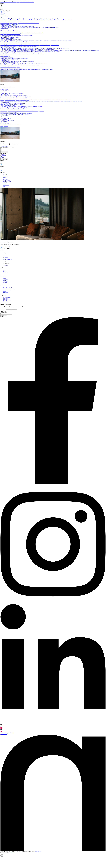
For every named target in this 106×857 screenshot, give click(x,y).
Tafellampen (12, 105)
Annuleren (5, 280)
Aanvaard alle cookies (5, 852)
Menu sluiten (5, 159)
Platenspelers (36, 19)
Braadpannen (10, 98)
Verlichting (2, 54)
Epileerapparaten (7, 64)
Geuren (1, 104)
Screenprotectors (31, 61)
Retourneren (5, 281)
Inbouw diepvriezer (44, 48)
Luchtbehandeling (16, 43)
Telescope (7, 38)
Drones (19, 52)
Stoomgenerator (24, 42)
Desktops (23, 27)
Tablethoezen (10, 57)
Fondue (16, 46)
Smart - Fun (2, 52)
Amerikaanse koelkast (20, 48)
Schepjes (37, 111)
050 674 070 (5, 265)
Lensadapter (14, 39)
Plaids (8, 102)
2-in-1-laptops (6, 23)
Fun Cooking (3, 46)
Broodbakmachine (11, 51)
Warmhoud (92, 50)
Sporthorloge (28, 52)
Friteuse (5, 47)
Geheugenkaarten (21, 33)
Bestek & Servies (7, 97)
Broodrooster (17, 51)
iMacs (57, 27)
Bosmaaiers (21, 109)
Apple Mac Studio (18, 27)
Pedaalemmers (43, 101)
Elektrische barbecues (12, 106)
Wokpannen (67, 98)
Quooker (2, 119)
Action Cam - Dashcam (10, 37)
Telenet (22, 2)
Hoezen (8, 107)
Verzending (5, 282)
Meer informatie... (37, 851)
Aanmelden (2, 154)
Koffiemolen (25, 49)
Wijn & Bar (25, 97)
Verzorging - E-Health (54, 18)
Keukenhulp (2, 45)
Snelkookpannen (27, 98)
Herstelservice (29, 2)
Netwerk (2, 26)
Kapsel (1, 67)
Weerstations (40, 53)
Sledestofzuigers (19, 40)
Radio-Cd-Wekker (4, 22)
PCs (1, 27)
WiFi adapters (24, 26)
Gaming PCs (28, 27)
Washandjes (18, 100)
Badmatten (22, 100)
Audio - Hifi (2, 19)
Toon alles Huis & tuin (5, 90)
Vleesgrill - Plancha (22, 46)
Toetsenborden (19, 31)
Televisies (6, 63)
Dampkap (10, 50)
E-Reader (5, 60)
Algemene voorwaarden (5, 732)
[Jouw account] (1, 150)
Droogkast (15, 41)
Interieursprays (16, 104)
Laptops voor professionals (21, 23)
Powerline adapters (15, 26)
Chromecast (12, 34)
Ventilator (11, 43)
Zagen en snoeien (3, 114)
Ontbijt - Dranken (3, 51)
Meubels (2, 103)
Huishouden (20, 18)
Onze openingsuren (4, 89)
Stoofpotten (59, 98)
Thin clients (44, 27)
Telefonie (2, 59)
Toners (18, 30)
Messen (11, 95)
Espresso (14, 49)
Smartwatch (23, 52)
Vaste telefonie (15, 59)
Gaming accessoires (4, 28)
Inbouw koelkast (28, 48)
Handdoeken (7, 100)
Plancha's (41, 106)
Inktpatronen (10, 30)
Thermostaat (35, 53)
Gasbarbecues (5, 106)
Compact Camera (8, 35)
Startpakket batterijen (9, 113)
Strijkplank (13, 42)
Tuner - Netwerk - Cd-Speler (52, 19)
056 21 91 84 (5, 257)
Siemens (2, 120)
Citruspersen (22, 51)
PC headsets (14, 25)
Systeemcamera (29, 35)
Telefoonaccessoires (4, 61)
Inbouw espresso (19, 49)
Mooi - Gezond (3, 69)
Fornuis (22, 50)
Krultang (15, 67)
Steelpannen (33, 98)
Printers (14, 30)
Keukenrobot (31, 45)
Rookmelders (30, 53)
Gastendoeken (12, 100)
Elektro (4, 270)
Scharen (20, 95)
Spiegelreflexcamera (22, 35)
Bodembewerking (3, 111)
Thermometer (37, 69)
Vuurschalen (15, 108)
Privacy (11, 732)
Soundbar (41, 19)
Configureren (12, 852)
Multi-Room (31, 19)
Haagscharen (15, 114)
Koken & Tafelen (3, 93)
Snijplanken (24, 95)
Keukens (4, 271)
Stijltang (18, 67)
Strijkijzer (9, 42)
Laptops (2, 23)
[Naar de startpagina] (5, 11)
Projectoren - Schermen (12, 63)
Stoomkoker (56, 45)
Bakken (1, 94)
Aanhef (2, 310)
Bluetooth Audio (13, 19)
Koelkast (14, 48)
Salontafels (11, 103)
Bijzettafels (6, 103)
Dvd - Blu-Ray (3, 62)
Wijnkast (60, 48)
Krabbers (22, 111)
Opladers (21, 61)
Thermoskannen (20, 97)
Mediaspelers (3, 34)
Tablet (1, 60)
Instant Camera (15, 35)
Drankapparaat (28, 51)
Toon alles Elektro (4, 15)
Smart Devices (33, 18)
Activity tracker (8, 52)
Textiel (1, 102)
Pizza (27, 46)
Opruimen (2, 112)
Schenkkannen (13, 97)
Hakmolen (27, 45)
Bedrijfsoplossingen (17, 2)
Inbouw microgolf (27, 50)
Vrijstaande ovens (86, 50)
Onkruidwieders (17, 111)
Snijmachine (51, 45)
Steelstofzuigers (25, 40)
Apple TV (8, 34)
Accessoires (7, 19)
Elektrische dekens (30, 43)
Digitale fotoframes (15, 53)
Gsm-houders (16, 61)
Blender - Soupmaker (14, 45)
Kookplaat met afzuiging (53, 50)
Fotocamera (2, 35)
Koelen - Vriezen (3, 48)
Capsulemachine (9, 49)
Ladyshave (18, 64)
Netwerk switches (7, 26)
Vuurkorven (10, 108)
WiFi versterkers (31, 26)
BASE (25, 2)
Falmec (1, 126)
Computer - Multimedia (7, 18)
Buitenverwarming (4, 108)
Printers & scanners (4, 30)
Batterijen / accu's (23, 113)
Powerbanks (25, 61)
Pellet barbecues (28, 106)
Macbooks (29, 23)
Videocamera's (3, 37)
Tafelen (1, 97)
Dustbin (16, 96)
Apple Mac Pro (11, 27)
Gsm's (5, 59)
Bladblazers (7, 112)
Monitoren (2, 24)
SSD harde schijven (35, 33)
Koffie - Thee (3, 49)
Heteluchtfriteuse (10, 47)
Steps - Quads (33, 52)
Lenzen (1, 39)
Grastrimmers (11, 109)
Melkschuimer (46, 49)
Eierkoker (33, 51)
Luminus (4, 291)
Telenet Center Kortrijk (7, 287)
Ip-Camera (26, 53)
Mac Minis (33, 27)
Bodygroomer (12, 65)
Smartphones (9, 59)
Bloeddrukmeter (10, 69)
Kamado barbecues (35, 106)
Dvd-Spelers (15, 62)
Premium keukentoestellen (5, 118)
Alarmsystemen (9, 53)
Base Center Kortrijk (7, 290)
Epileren (2, 64)
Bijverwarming (23, 43)
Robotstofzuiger (12, 40)
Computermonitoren (15, 24)
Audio (1, 18)
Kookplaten (12, 120)
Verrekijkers (2, 38)
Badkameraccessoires (4, 101)
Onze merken (3, 2)
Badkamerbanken (12, 101)
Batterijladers (29, 113)
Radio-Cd (16, 22)
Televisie (47, 18)
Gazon (1, 109)
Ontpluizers (30, 42)
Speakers (44, 19)
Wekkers (20, 22)
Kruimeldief (37, 40)
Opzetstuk (15, 68)
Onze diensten (5, 298)
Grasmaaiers (5, 109)
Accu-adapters (16, 113)
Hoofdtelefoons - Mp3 (4, 20)
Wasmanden (32, 101)
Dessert (30, 46)
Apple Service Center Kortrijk (9, 288)
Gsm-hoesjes (10, 61)
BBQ (1, 106)
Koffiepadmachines (32, 49)
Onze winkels (5, 301)
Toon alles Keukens (4, 115)
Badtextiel (2, 100)
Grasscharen (16, 109)
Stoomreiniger (64, 40)
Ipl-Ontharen (13, 64)
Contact (4, 278)
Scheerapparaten (27, 65)
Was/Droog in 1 (20, 41)
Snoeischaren (26, 114)
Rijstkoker (47, 45)
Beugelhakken (27, 111)
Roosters (18, 107)
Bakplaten (6, 94)
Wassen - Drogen (3, 41)
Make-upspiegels (69, 101)
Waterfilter (48, 51)
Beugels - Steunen (28, 63)
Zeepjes (21, 104)
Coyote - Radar (5, 56)
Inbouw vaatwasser (13, 124)
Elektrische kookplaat (16, 50)
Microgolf (60, 50)
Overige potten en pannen (52, 98)
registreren (4, 155)
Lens (5, 39)
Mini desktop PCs (38, 27)
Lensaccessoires (9, 39)
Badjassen (27, 100)
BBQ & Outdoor (15, 93)
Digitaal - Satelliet (35, 63)
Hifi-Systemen (20, 19)
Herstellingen (5, 292)
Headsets (2, 25)
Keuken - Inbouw (26, 18)
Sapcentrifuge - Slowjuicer (40, 51)
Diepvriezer (50, 48)
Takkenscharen (21, 114)
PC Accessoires (3, 31)
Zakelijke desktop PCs (51, 27)
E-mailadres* (3, 308)
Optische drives (28, 33)
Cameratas (7, 36)
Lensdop (19, 39)
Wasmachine (9, 41)
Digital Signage (15, 52)
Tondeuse (32, 65)
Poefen (23, 103)
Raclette (13, 46)
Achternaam (2, 312)
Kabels (1, 29)
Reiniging (22, 107)
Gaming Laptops (13, 23)
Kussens (5, 102)
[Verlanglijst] (1, 156)
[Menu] (1, 9)
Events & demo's (9, 2)
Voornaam (2, 311)
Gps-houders (25, 58)
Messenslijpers (15, 95)
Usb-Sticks (41, 33)
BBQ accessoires (3, 107)
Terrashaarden (26, 108)
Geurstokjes (11, 104)
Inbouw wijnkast (66, 48)
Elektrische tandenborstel (8, 68)
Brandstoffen (26, 107)
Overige (45, 98)
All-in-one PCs (5, 27)
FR (1, 5)
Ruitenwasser (58, 40)
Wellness (42, 69)
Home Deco (9, 93)
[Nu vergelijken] (1, 855)
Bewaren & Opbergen (10, 96)
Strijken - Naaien (3, 42)
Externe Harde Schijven (13, 33)
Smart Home (2, 53)
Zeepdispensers (49, 101)
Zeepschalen (54, 101)
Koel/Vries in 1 (56, 48)
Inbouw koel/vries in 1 (35, 48)
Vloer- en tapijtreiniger (44, 40)
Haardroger (10, 67)
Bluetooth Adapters (8, 25)
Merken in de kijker (7, 297)
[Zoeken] (13, 147)
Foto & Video (15, 18)
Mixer (43, 45)
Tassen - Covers (13, 31)
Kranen (5, 119)
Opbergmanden (27, 101)
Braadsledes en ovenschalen (18, 98)
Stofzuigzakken (32, 40)
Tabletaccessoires (3, 57)
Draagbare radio (11, 22)
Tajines (63, 98)
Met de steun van (3, 734)
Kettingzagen (10, 114)
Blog (33, 2)
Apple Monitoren (8, 24)
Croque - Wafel (9, 46)
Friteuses (2, 47)
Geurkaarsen (6, 104)
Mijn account (5, 279)
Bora (1, 121)
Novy (1, 123)
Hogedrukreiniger (52, 40)
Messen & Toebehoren (4, 95)
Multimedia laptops (35, 23)
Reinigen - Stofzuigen (4, 40)
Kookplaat (46, 50)
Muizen (8, 31)
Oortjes (17, 20)
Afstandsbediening (21, 63)
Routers (20, 26)
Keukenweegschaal (38, 45)
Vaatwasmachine (79, 50)
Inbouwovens (33, 50)
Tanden (1, 68)
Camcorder (18, 37)
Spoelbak (74, 50)
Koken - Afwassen (4, 50)
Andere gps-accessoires (13, 58)
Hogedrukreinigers (13, 112)
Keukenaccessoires (21, 96)
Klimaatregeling (3, 43)
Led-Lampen (7, 54)
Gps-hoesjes (20, 58)
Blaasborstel (5, 67)
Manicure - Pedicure (23, 69)
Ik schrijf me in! (4, 315)
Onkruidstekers (11, 111)
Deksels (37, 98)
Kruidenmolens (28, 96)
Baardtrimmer (6, 65)
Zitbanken (15, 103)
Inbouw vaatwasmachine (67, 50)
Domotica (21, 53)
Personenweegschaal (31, 69)
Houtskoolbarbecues (21, 106)
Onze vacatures (6, 299)
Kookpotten (41, 98)
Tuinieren (21, 93)
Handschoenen (13, 107)
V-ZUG (2, 124)
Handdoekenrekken (20, 101)
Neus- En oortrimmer (19, 65)
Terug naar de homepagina (5, 246)
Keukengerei (2, 96)
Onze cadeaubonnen (7, 300)
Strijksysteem (18, 42)
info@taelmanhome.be (7, 259)
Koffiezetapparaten (39, 49)
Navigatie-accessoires (4, 58)
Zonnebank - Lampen (48, 69)
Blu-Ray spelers (10, 62)
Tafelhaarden (20, 108)
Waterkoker (52, 51)
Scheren (2, 65)
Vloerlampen (7, 105)
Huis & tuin (5, 272)
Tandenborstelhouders (61, 101)
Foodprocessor (22, 45)
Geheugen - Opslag (4, 33)
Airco (8, 43)
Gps (1, 56)
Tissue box (79, 101)
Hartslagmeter (16, 69)
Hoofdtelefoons (12, 20)
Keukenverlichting (40, 50)
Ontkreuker (34, 42)
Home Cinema (25, 19)
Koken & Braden (3, 98)
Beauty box (75, 101)
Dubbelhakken (33, 111)
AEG (1, 122)
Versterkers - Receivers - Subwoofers (65, 19)
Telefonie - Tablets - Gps (41, 18)
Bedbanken (19, 103)
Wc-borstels (37, 101)
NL (1, 8)
